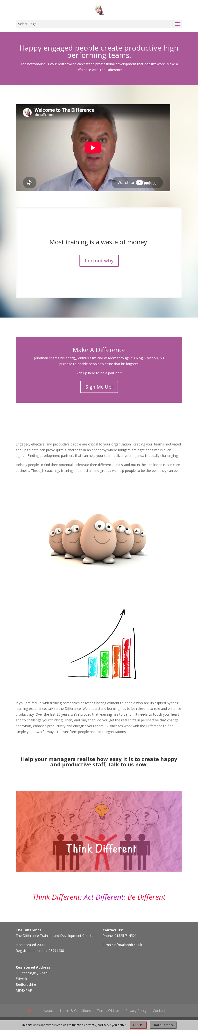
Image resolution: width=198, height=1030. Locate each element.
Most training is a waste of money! (99, 241)
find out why (99, 260)
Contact (159, 1010)
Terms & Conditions (75, 1010)
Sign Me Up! (99, 387)
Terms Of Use (108, 1010)
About (48, 1010)
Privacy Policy (136, 1010)
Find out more (163, 1025)
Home (32, 1010)
